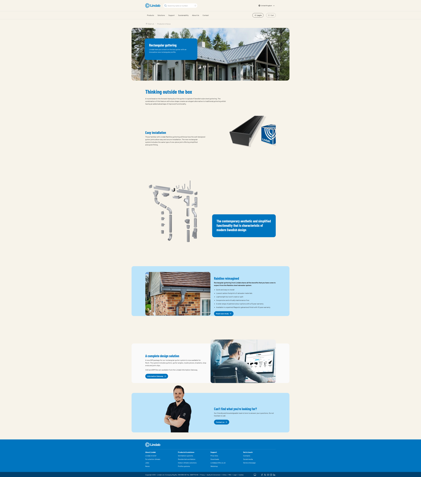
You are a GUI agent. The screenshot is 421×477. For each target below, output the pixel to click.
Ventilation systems (185, 456)
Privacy (202, 475)
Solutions (161, 15)
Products (150, 15)
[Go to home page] (153, 5)
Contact (206, 15)
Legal (235, 475)
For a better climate (152, 459)
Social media (248, 459)
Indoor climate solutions (187, 463)
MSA (229, 475)
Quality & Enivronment (214, 475)
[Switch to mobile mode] (254, 474)
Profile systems (184, 466)
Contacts (246, 456)
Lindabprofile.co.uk (218, 463)
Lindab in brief (150, 456)
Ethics (225, 475)
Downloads (214, 459)
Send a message (249, 463)
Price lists (214, 456)
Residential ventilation (186, 459)
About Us (195, 15)
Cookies (241, 475)
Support (171, 15)
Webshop (214, 466)
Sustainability (183, 15)
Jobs (147, 463)
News (147, 466)
